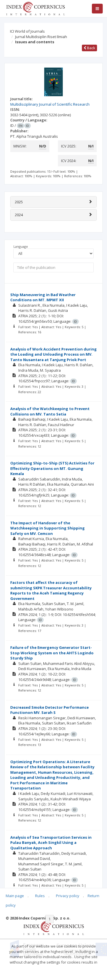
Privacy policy (67, 895)
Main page (15, 895)
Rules (40, 895)
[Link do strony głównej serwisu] (35, 8)
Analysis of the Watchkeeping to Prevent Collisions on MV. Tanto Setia (50, 411)
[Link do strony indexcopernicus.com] (53, 927)
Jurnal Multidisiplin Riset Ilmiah (41, 36)
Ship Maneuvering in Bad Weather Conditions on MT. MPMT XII (43, 297)
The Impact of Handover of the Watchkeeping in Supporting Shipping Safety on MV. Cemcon (47, 528)
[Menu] (97, 8)
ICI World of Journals (27, 31)
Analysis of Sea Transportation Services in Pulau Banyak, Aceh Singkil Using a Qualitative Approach (51, 842)
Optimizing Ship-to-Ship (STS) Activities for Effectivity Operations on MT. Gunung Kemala (52, 468)
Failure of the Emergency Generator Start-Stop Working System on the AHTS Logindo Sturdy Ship (52, 653)
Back (90, 47)
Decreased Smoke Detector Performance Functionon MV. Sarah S (49, 710)
